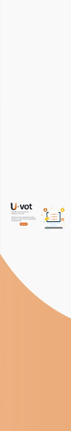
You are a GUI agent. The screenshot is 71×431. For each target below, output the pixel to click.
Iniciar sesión (23, 224)
